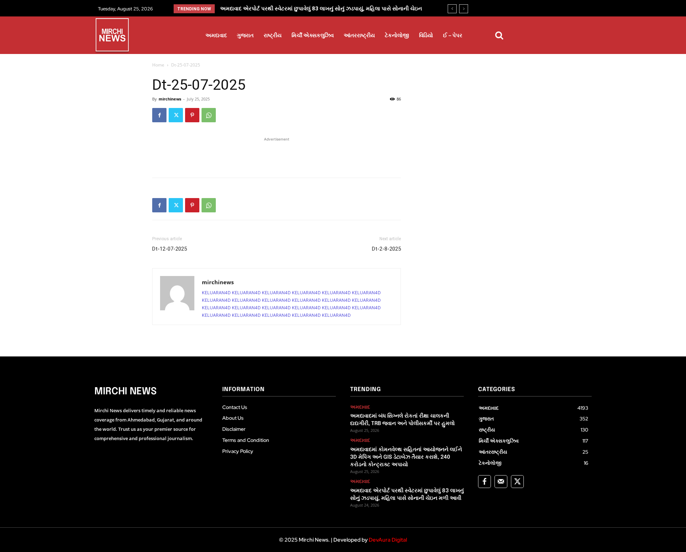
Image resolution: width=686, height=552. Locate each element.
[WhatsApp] (209, 115)
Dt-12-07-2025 (169, 249)
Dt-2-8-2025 (386, 249)
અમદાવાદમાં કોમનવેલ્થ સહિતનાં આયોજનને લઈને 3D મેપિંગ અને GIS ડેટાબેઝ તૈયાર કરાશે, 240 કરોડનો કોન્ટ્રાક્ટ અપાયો (406, 457)
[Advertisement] (276, 153)
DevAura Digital (388, 539)
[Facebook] (159, 115)
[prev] (452, 8)
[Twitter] (176, 115)
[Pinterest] (192, 115)
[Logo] (112, 36)
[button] (499, 35)
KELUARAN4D (216, 292)
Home (158, 65)
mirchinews (170, 99)
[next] (463, 8)
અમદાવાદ (360, 407)
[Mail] (500, 481)
